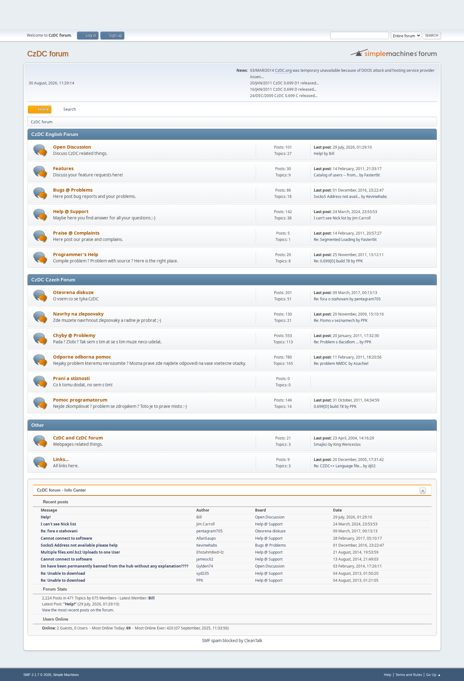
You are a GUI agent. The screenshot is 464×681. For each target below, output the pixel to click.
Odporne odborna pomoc (82, 356)
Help (387, 674)
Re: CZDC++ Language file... (338, 466)
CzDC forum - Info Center (61, 490)
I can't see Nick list (330, 218)
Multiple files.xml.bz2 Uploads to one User (80, 552)
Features (63, 168)
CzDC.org (283, 70)
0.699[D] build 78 (329, 406)
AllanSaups (206, 538)
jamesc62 (204, 559)
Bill (151, 598)
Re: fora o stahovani (331, 299)
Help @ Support (70, 211)
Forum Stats (54, 589)
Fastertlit (372, 175)
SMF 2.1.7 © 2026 (37, 675)
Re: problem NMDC (331, 363)
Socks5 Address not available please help (79, 545)
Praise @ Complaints (76, 233)
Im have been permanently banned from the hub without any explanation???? (114, 566)
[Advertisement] (232, 14)
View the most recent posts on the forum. (78, 610)
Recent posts (55, 502)
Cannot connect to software (66, 538)
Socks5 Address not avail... (337, 196)
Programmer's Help (75, 254)
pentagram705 (367, 299)
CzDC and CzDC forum (78, 437)
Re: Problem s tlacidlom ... (336, 342)
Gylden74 (204, 566)
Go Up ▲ (433, 674)
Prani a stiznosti (71, 378)
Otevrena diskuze (73, 292)
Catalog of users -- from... (336, 175)
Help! (318, 153)
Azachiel (361, 363)
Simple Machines (66, 675)
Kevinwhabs (376, 196)
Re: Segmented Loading (334, 239)
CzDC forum (47, 53)
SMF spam (212, 640)
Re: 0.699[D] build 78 (332, 261)
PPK (359, 261)
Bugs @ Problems (72, 190)
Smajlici (320, 444)
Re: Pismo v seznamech (334, 320)
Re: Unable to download (63, 573)
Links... (61, 459)
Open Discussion (72, 147)
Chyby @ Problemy (74, 335)
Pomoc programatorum (80, 399)
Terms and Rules (409, 674)
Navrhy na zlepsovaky (78, 313)
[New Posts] (40, 150)
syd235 (202, 573)
